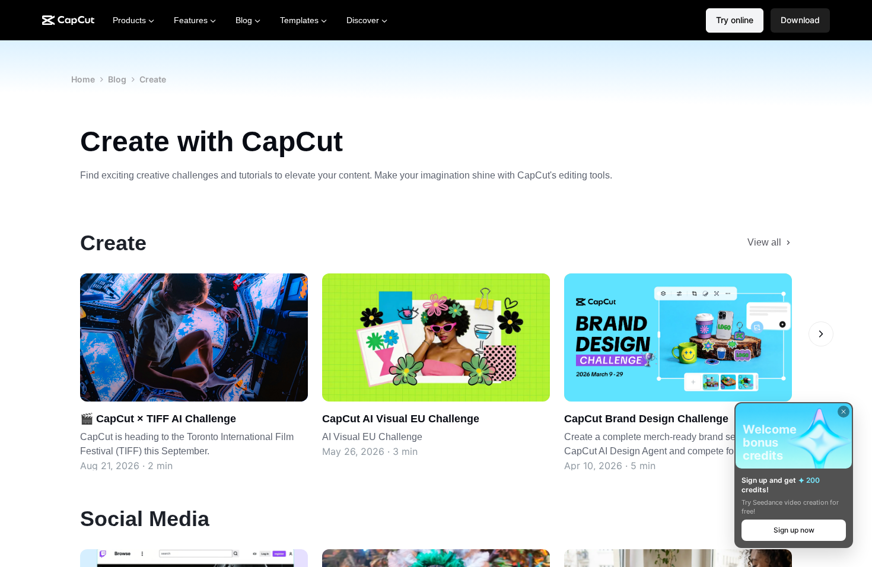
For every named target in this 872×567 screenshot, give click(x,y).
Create (152, 79)
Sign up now (794, 529)
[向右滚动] (821, 333)
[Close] (843, 412)
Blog (117, 79)
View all (764, 242)
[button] (800, 20)
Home (83, 79)
